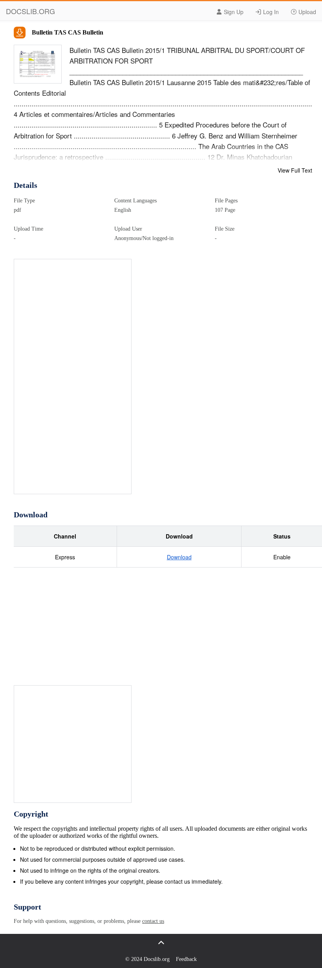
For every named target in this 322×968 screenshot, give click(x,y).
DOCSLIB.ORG (30, 11)
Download (179, 557)
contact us (153, 921)
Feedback (186, 959)
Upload (306, 12)
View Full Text (295, 170)
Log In (270, 12)
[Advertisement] (73, 377)
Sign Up (232, 12)
